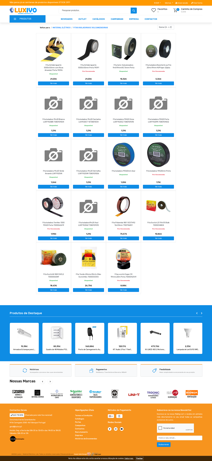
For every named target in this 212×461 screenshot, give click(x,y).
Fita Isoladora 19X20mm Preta (158, 171)
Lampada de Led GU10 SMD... (188, 349)
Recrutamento (81, 432)
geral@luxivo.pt (16, 427)
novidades (67, 19)
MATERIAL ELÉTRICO (62, 28)
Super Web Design (80, 454)
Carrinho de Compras (191, 9)
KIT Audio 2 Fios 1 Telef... (122, 349)
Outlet (82, 19)
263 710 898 (18, 415)
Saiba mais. (129, 458)
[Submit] (134, 10)
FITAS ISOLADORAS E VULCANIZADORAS (90, 28)
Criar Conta (197, 3)
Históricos (34, 369)
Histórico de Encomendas (86, 439)
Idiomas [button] (168, 3)
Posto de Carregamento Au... (89, 349)
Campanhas (117, 19)
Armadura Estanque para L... (24, 349)
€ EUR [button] (156, 3)
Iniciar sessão (182, 3)
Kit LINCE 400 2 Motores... (155, 349)
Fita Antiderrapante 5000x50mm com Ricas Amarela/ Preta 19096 (53, 67)
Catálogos (99, 19)
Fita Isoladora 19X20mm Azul (123, 171)
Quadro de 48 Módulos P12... (57, 349)
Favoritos (162, 9)
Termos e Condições (84, 415)
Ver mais (53, 83)
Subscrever (164, 444)
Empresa (134, 19)
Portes (78, 422)
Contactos (151, 19)
